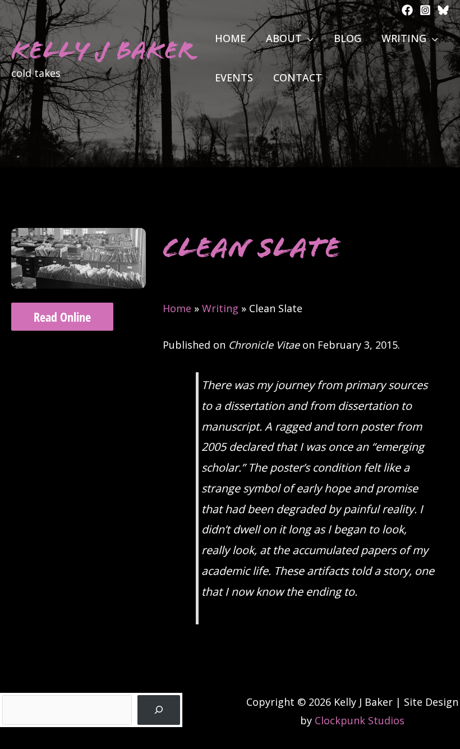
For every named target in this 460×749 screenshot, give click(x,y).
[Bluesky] (443, 10)
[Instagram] (425, 10)
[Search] (158, 710)
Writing (220, 308)
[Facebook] (407, 10)
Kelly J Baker (102, 50)
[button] (308, 38)
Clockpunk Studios (359, 720)
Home (177, 308)
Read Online (62, 316)
